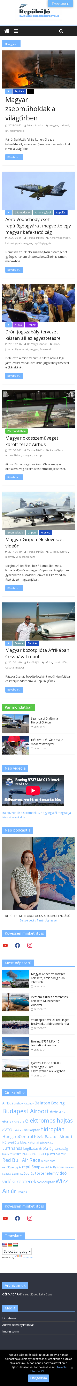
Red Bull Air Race (21, 1160)
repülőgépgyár (42, 243)
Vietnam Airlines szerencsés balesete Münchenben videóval (49, 1001)
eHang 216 (18, 1121)
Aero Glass (56, 450)
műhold (64, 125)
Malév (5, 1153)
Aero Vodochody (60, 238)
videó (61, 1173)
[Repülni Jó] (38, 4)
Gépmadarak (22, 212)
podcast (61, 1153)
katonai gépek (43, 212)
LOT (52, 1142)
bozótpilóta (61, 662)
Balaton (42, 1103)
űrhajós (22, 1192)
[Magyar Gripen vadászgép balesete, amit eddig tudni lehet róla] (15, 972)
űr (6, 131)
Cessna (19, 643)
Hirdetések (9, 1318)
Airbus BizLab (13, 455)
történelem (45, 1173)
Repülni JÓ (33, 662)
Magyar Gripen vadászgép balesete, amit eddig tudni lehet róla (48, 978)
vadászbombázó (26, 557)
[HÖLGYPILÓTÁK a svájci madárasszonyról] (15, 738)
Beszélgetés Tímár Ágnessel (38, 920)
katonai (64, 551)
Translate (27, 1257)
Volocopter (46, 1182)
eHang (6, 1121)
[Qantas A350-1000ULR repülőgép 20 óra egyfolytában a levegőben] (15, 1061)
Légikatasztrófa (35, 1148)
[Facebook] (17, 945)
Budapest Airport (25, 1111)
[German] (10, 1245)
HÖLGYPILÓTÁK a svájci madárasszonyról (47, 742)
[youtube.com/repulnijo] (5, 1218)
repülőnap (31, 1166)
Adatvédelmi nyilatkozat (18, 1325)
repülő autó (48, 1161)
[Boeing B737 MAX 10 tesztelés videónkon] (15, 1039)
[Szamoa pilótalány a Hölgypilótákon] (15, 717)
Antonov (29, 1103)
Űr (30, 91)
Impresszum (10, 1331)
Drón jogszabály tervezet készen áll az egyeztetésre (33, 334)
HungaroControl (17, 1136)
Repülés (19, 91)
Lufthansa (12, 1148)
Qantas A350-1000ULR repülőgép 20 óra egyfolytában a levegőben (48, 1067)
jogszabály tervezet (16, 349)
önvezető (45, 349)
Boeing (58, 1103)
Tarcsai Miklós (35, 238)
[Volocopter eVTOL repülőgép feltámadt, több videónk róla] (15, 1018)
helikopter (32, 1130)
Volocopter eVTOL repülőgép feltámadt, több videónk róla (50, 1022)
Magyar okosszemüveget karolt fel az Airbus (31, 441)
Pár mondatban (16, 431)
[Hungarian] (15, 1245)
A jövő (18, 325)
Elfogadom (38, 1378)
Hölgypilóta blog (14, 1142)
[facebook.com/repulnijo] (17, 1218)
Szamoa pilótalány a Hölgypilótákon (44, 720)
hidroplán (52, 1129)
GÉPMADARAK (12, 1294)
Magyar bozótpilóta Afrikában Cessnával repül (37, 653)
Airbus (7, 1103)
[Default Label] (30, 1218)
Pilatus (25, 1154)
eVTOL (8, 1129)
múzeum (16, 1154)
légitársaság (58, 1148)
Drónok (31, 325)
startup (37, 455)
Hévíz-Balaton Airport (53, 1136)
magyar (53, 125)
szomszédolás (23, 1173)
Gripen (32, 532)
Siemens (69, 1167)
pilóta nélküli (37, 1153)
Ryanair (58, 1167)
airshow (18, 1103)
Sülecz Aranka (35, 125)
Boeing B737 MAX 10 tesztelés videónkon (45, 1043)
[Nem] (72, 1368)
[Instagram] (30, 945)
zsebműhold (16, 131)
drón (56, 344)
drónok (63, 1112)
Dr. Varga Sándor (37, 344)
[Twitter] (5, 945)
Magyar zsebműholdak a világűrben (30, 108)
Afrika (48, 662)
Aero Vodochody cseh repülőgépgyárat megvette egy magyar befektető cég (38, 225)
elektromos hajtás (49, 1120)
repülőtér (46, 1167)
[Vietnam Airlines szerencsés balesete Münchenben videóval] (15, 995)
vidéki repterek (19, 1181)
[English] (4, 1245)
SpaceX (6, 1173)
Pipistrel (50, 1153)
